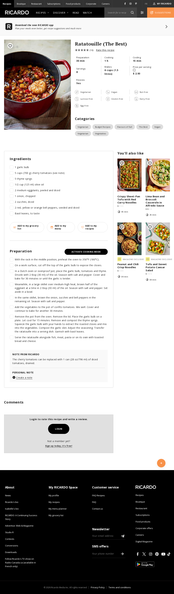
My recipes (54, 502)
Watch (87, 12)
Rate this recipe (105, 50)
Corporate (91, 3)
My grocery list (56, 515)
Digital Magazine (144, 541)
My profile (54, 495)
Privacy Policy (98, 587)
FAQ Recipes (98, 495)
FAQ (94, 502)
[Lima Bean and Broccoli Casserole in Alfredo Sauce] (158, 175)
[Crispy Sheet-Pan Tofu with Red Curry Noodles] (129, 175)
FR (146, 3)
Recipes (7, 3)
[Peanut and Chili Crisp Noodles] (129, 238)
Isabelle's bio (12, 508)
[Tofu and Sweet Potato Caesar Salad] (158, 238)
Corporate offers (144, 528)
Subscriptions (53, 3)
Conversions (11, 545)
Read (76, 12)
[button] (132, 13)
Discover (59, 12)
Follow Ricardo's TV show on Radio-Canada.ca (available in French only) (20, 562)
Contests (9, 538)
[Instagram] (151, 554)
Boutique (21, 3)
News (8, 495)
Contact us (97, 508)
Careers (105, 3)
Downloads (11, 552)
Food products (73, 3)
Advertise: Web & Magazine (19, 525)
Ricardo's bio (11, 502)
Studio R (9, 532)
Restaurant (36, 3)
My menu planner (58, 508)
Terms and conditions (120, 587)
